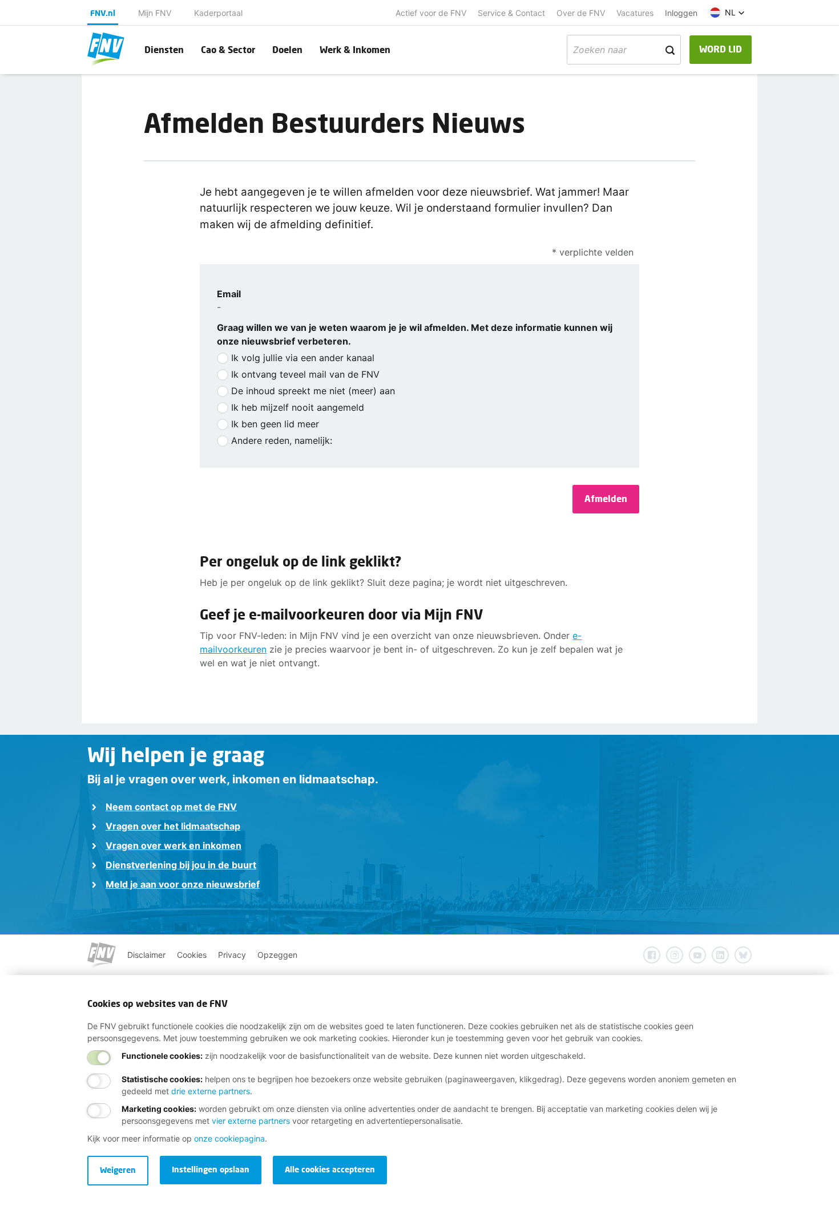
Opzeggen (277, 955)
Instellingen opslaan (210, 1169)
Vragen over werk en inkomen (173, 845)
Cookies (192, 955)
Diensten (164, 49)
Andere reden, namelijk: (281, 440)
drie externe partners (210, 1091)
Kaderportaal (218, 13)
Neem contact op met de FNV (171, 806)
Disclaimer (146, 955)
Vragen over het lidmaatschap (173, 826)
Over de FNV (580, 13)
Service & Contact (511, 13)
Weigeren (118, 1170)
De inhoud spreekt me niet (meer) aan (313, 390)
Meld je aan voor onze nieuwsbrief (183, 884)
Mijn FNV (154, 13)
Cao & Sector (228, 49)
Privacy (232, 955)
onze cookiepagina (229, 1138)
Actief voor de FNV (431, 13)
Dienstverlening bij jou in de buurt (181, 865)
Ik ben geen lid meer (275, 424)
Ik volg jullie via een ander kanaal (302, 357)
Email (229, 294)
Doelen (287, 49)
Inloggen (681, 13)
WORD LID (720, 48)
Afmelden (605, 498)
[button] (727, 12)
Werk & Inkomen (355, 49)
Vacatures (635, 13)
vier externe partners (251, 1121)
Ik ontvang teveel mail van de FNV (305, 374)
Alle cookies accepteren (330, 1169)
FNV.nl (102, 13)
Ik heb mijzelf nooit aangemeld (297, 407)
